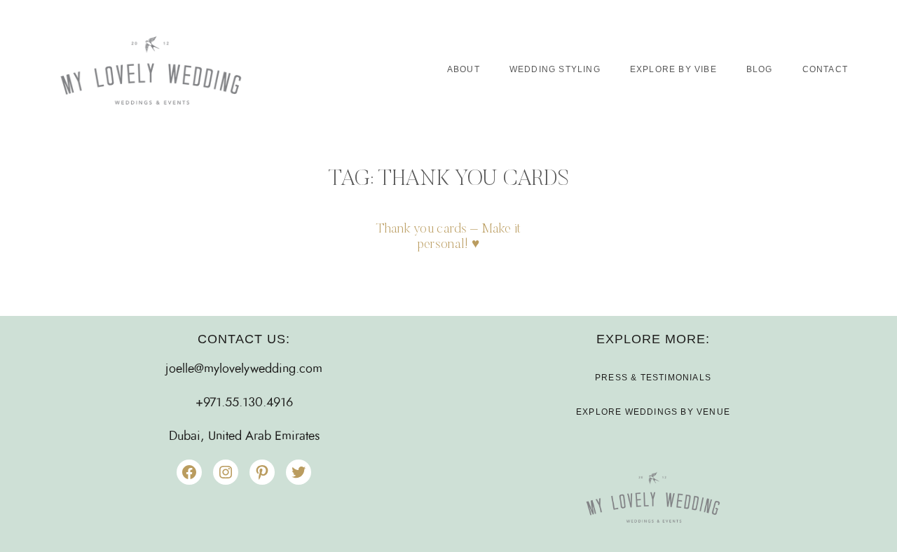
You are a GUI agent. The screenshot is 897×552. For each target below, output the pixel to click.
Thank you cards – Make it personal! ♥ (448, 237)
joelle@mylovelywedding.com (243, 369)
